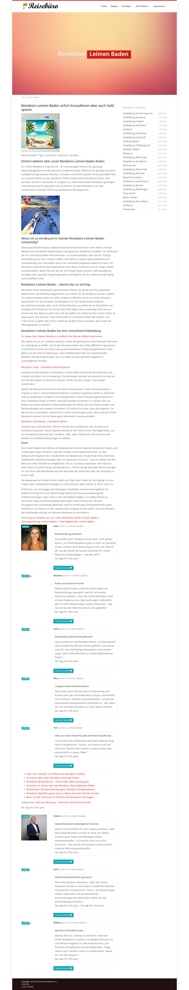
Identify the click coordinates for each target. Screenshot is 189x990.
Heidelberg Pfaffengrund (144, 145)
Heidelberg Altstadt (144, 173)
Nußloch (144, 129)
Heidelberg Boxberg (144, 117)
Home (104, 6)
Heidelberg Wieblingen (144, 189)
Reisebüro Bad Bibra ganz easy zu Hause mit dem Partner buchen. (63, 793)
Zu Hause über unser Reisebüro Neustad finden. (52, 777)
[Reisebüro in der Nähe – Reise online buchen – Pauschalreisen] (40, 6)
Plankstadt (144, 209)
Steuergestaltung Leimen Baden (39, 521)
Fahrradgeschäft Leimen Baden (77, 521)
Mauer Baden (144, 197)
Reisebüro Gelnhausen (33, 421)
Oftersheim (144, 193)
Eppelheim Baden (144, 177)
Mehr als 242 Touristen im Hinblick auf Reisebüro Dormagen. (60, 797)
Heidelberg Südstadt (144, 137)
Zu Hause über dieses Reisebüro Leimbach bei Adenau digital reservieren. (62, 336)
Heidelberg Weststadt (144, 169)
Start (23, 97)
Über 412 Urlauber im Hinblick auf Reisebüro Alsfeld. (55, 773)
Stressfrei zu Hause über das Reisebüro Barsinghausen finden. (60, 785)
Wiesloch (144, 153)
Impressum (159, 6)
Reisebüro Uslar (30, 367)
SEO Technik (28, 986)
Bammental (144, 165)
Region (114, 6)
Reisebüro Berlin (58, 421)
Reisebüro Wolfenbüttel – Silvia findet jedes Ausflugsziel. (57, 781)
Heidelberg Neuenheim (144, 201)
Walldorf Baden (144, 149)
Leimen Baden (75, 526)
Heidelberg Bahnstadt (144, 157)
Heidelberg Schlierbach (144, 181)
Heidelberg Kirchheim (144, 133)
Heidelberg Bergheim (144, 161)
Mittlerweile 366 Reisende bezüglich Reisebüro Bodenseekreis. (60, 789)
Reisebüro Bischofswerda (56, 367)
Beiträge (126, 6)
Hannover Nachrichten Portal (74, 802)
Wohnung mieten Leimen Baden (80, 517)
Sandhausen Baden (144, 121)
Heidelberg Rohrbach (144, 125)
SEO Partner (142, 6)
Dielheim (144, 205)
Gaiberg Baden (144, 141)
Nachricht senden (62, 568)
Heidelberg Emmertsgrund (144, 113)
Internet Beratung (46, 802)
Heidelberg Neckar (144, 185)
